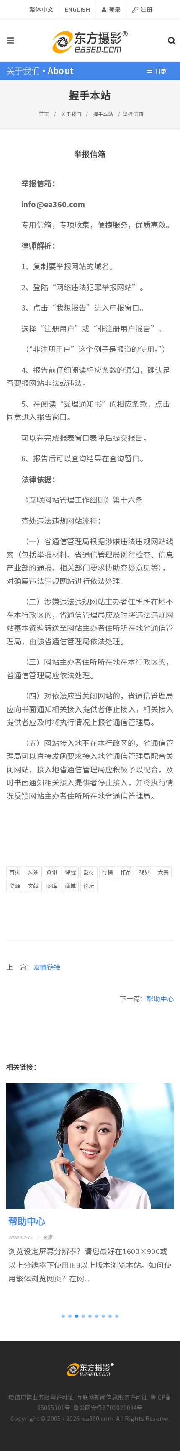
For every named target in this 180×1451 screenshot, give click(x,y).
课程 (70, 872)
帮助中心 (160, 998)
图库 (51, 886)
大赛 (163, 872)
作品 (126, 872)
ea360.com (97, 1418)
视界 (144, 872)
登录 (113, 9)
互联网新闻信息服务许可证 (112, 1397)
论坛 (88, 886)
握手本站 (103, 113)
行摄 (107, 872)
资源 (14, 886)
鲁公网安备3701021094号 (108, 1407)
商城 (70, 886)
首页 (44, 113)
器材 (88, 872)
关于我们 (71, 113)
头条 (33, 872)
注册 (145, 9)
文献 (33, 886)
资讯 (51, 872)
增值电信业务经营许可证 (41, 1397)
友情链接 (47, 967)
